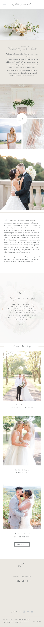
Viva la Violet (9, 621)
